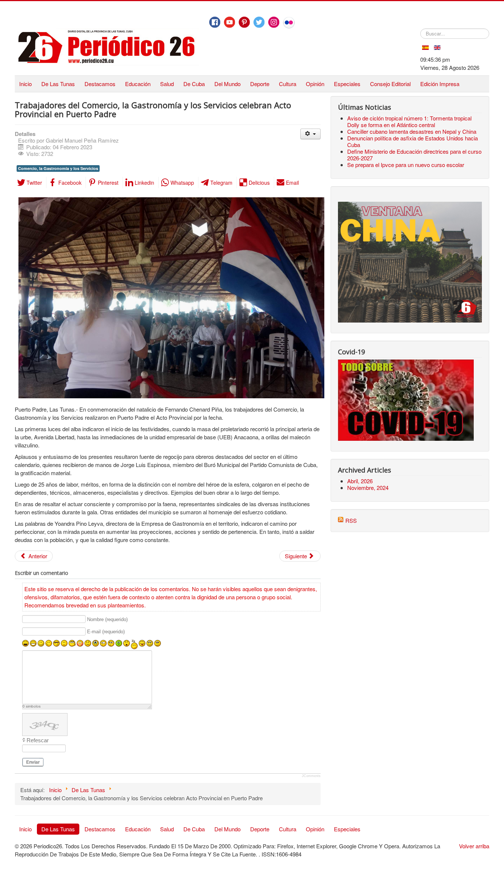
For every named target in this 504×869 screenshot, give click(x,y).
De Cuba (194, 84)
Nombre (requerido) (107, 619)
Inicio (25, 84)
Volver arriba (474, 846)
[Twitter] (259, 22)
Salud (167, 84)
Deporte (259, 84)
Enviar (33, 762)
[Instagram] (273, 22)
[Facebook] (214, 22)
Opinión (315, 84)
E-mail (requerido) (106, 631)
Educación (138, 84)
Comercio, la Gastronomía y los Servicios (58, 168)
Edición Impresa (439, 84)
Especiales (347, 84)
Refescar (38, 740)
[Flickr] (289, 22)
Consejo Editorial (390, 84)
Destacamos (99, 84)
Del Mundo (227, 84)
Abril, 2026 (360, 481)
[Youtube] (229, 22)
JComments (311, 776)
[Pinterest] (244, 22)
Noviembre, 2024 (368, 487)
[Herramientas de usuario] (310, 134)
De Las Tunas (58, 84)
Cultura (287, 84)
